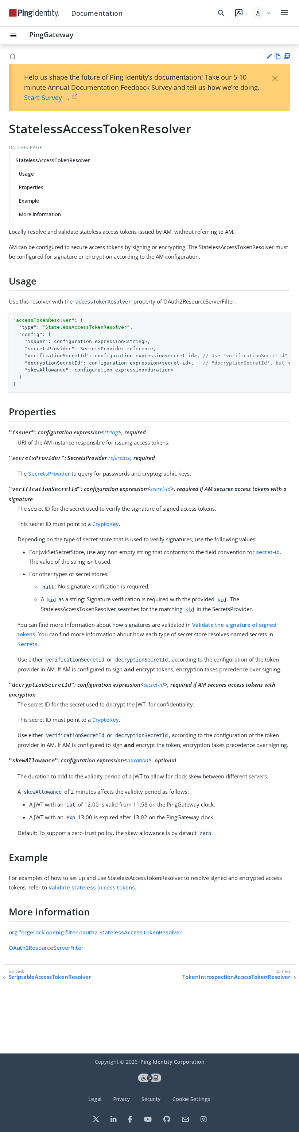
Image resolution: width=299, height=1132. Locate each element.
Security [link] (150, 1098)
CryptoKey (105, 523)
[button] (261, 13)
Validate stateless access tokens (91, 887)
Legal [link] (94, 1098)
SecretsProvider (49, 473)
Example (29, 200)
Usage (26, 173)
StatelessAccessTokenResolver (53, 160)
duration (137, 760)
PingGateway (51, 34)
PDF (286, 56)
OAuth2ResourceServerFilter (46, 947)
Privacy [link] (121, 1098)
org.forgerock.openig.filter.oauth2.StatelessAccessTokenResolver (95, 932)
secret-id (160, 488)
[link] (34, 13)
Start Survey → (47, 97)
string (111, 432)
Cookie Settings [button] (191, 1098)
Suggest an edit (268, 56)
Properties (31, 187)
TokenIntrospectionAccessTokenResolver (236, 976)
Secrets (28, 644)
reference (119, 457)
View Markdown (277, 56)
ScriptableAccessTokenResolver (50, 976)
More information (40, 214)
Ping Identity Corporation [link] (172, 1061)
